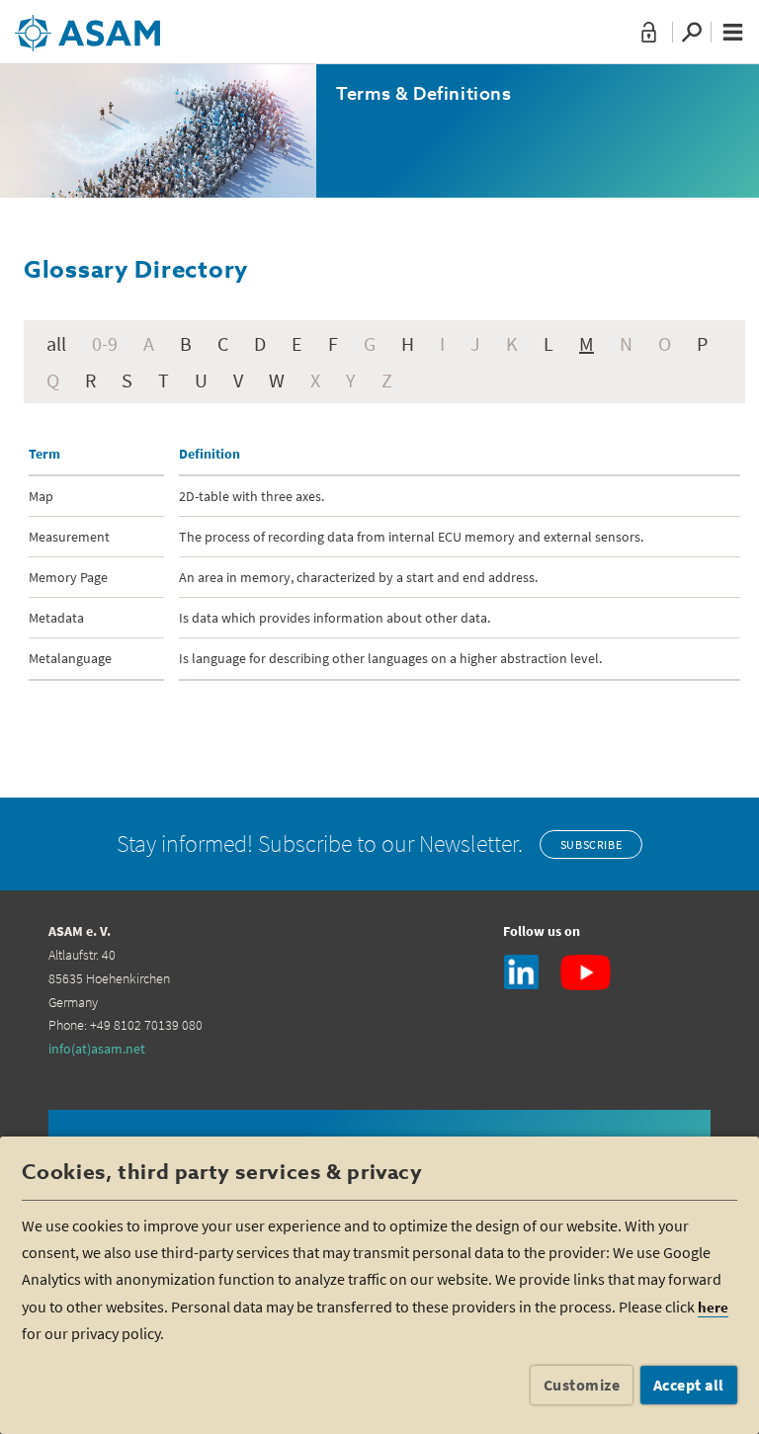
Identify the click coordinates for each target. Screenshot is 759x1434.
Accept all (688, 1384)
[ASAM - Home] (87, 26)
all (56, 343)
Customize (582, 1384)
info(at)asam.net (96, 1048)
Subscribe (591, 844)
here (713, 1307)
